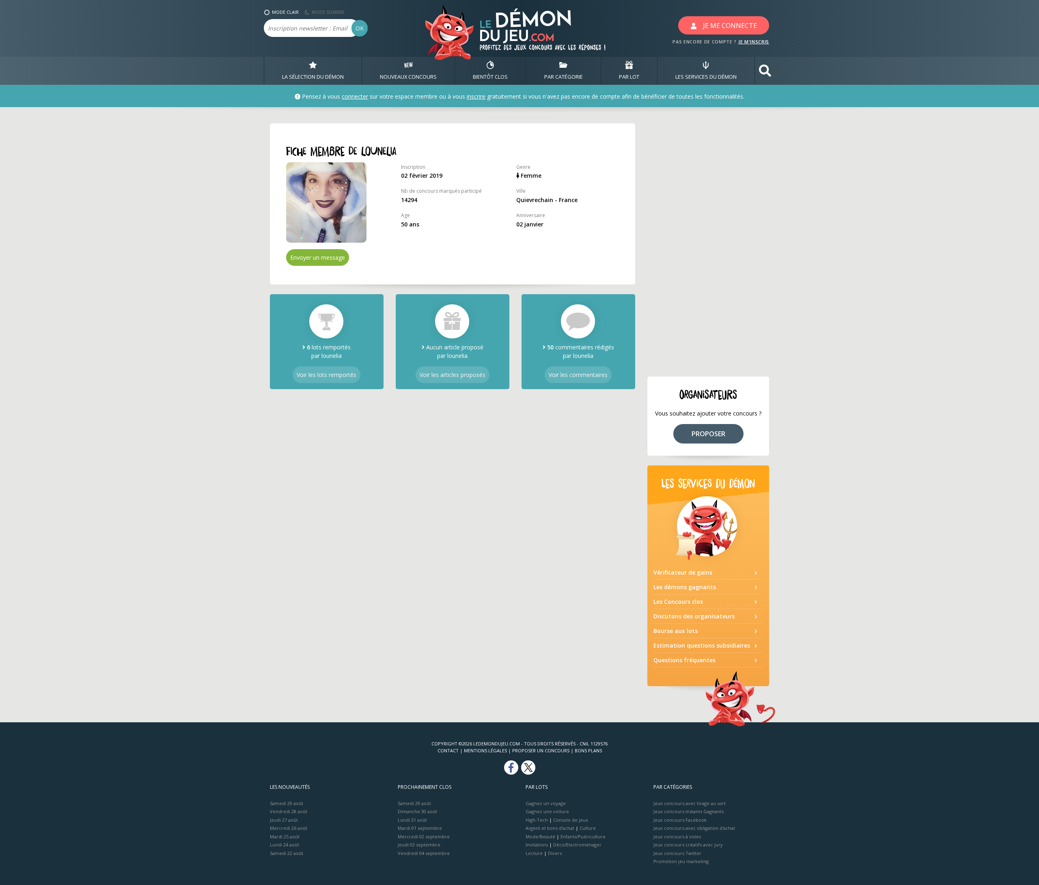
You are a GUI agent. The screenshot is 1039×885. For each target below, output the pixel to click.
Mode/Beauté (540, 836)
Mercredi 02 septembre (424, 836)
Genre (523, 167)
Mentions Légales (485, 750)
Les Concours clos (678, 601)
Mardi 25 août (285, 836)
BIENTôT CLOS (490, 76)
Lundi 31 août (412, 820)
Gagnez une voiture (547, 811)
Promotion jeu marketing (681, 861)
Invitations (537, 845)
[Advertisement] (708, 245)
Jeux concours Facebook (680, 820)
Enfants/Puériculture (583, 836)
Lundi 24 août (284, 845)
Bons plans (588, 750)
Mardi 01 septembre (420, 828)
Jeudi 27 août (284, 820)
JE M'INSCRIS (753, 42)
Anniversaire (530, 215)
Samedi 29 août (286, 803)
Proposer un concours (540, 750)
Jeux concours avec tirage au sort (689, 803)
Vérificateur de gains (682, 572)
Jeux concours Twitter (677, 853)
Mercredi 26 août (288, 828)
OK (360, 28)
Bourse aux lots (675, 631)
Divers (555, 853)
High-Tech (537, 820)
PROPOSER (708, 433)
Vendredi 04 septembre (424, 853)
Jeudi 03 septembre (419, 845)
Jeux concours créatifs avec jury (688, 845)
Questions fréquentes (684, 660)
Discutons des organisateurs (694, 616)
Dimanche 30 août (417, 811)
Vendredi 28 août (288, 811)
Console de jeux (570, 820)
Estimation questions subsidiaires (701, 645)
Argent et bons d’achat (550, 828)
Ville (521, 190)
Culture (588, 828)
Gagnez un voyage (546, 803)
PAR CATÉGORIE (563, 76)
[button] (765, 71)
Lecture (534, 853)
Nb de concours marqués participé (441, 190)
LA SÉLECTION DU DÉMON (313, 76)
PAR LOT (629, 76)
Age (405, 215)
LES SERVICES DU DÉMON (706, 76)
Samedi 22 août (286, 853)
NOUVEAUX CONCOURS (408, 76)
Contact (448, 750)
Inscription (413, 167)
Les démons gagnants (684, 587)
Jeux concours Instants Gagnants (688, 811)
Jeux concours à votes (677, 836)
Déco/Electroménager (577, 845)
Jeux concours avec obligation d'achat (694, 828)
